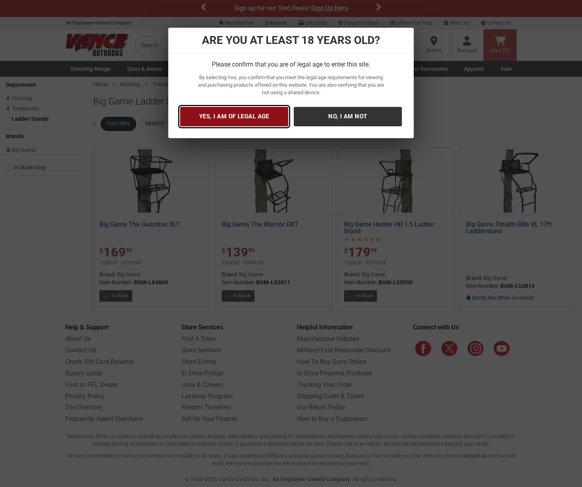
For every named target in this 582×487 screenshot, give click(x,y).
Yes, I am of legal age (234, 116)
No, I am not (347, 116)
